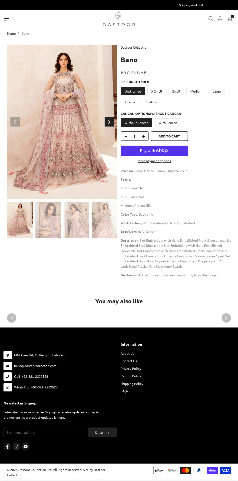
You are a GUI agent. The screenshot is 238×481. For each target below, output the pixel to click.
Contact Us (129, 361)
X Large (130, 102)
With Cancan (168, 122)
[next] (109, 122)
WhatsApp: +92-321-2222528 (36, 387)
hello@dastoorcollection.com (35, 365)
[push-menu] (6, 18)
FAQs (124, 391)
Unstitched (133, 91)
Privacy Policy (131, 368)
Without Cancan (136, 122)
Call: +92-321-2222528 (31, 376)
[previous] (15, 122)
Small (176, 91)
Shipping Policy (132, 383)
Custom (151, 102)
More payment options (154, 161)
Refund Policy (131, 376)
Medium (196, 91)
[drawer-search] (211, 18)
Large (217, 91)
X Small (156, 91)
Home (11, 33)
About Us (127, 353)
